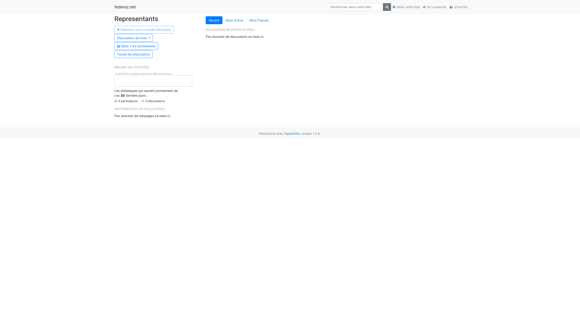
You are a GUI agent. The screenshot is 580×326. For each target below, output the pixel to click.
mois (132, 38)
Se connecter (436, 7)
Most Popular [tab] (259, 20)
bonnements (138, 46)
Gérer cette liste (407, 7)
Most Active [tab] (234, 20)
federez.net (125, 7)
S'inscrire (460, 7)
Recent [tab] (214, 20)
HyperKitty (292, 133)
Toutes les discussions (133, 54)
